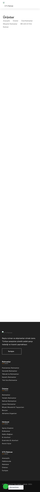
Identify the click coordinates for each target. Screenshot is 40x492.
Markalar (5, 464)
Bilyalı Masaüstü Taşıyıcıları (13, 407)
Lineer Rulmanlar (9, 404)
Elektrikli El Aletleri (10, 440)
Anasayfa (6, 21)
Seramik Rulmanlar (9, 371)
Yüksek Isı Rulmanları (10, 374)
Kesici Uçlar (6, 444)
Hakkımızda (6, 461)
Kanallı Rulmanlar (9, 377)
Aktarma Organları (9, 413)
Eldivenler (6, 431)
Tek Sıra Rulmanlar (9, 380)
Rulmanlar (6, 395)
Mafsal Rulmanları (9, 401)
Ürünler (15, 21)
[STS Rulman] (8, 4)
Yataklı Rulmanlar (9, 398)
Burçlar (5, 410)
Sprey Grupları (7, 428)
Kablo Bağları (7, 434)
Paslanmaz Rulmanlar (10, 368)
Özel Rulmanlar (27, 21)
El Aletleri (6, 437)
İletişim (5, 471)
